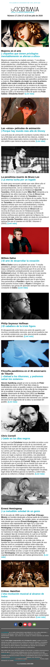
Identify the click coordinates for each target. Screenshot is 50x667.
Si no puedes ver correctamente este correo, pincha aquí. (25, 2)
